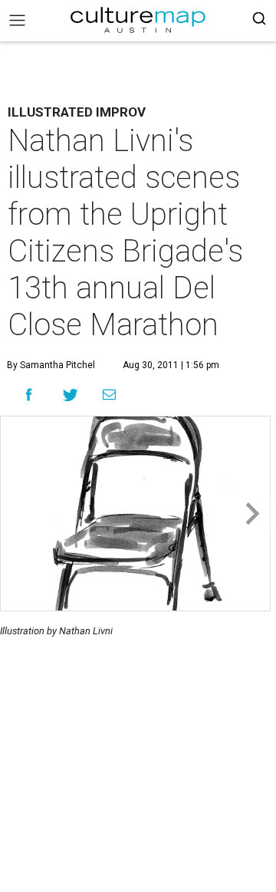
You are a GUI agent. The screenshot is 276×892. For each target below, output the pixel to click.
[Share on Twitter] (71, 394)
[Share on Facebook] (28, 394)
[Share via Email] (109, 395)
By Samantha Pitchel (51, 365)
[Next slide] (251, 513)
